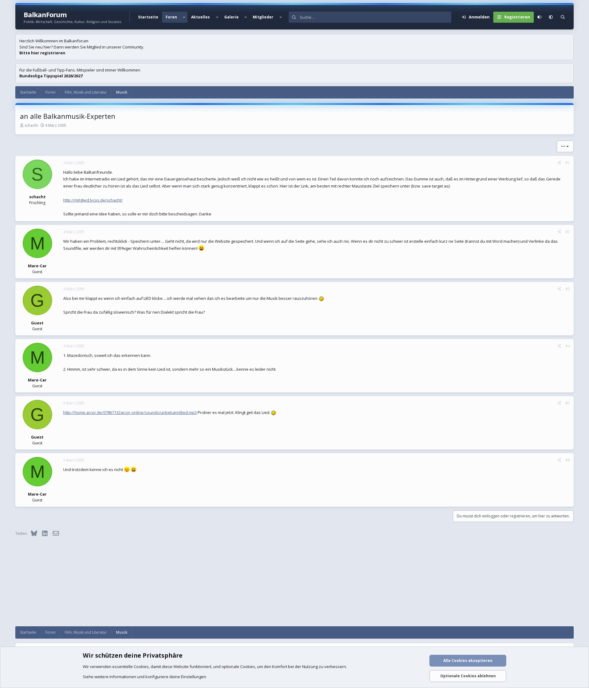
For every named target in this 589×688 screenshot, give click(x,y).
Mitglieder (263, 17)
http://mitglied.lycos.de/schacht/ (93, 200)
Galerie (231, 17)
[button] (184, 17)
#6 (567, 460)
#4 (567, 346)
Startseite (148, 17)
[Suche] (562, 17)
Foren (171, 17)
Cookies (141, 666)
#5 (567, 403)
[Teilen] (559, 163)
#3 (567, 289)
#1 (567, 162)
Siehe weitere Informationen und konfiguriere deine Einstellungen (144, 676)
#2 (567, 231)
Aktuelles (200, 17)
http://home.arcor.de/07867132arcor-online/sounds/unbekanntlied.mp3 (130, 412)
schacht (31, 125)
